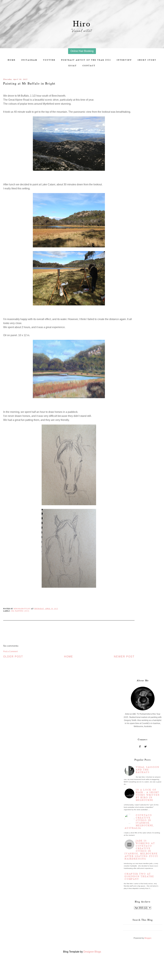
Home (12, 60)
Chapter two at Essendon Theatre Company (139, 876)
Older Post (13, 656)
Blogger (147, 938)
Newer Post (124, 656)
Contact (88, 65)
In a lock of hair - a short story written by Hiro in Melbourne (148, 795)
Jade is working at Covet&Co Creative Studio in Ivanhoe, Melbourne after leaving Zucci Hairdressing (141, 850)
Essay (73, 65)
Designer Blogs (92, 951)
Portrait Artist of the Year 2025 (86, 60)
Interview (124, 60)
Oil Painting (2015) (20, 611)
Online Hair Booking (82, 51)
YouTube (49, 60)
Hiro (82, 24)
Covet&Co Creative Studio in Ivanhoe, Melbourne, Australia (139, 821)
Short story (147, 60)
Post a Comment (10, 651)
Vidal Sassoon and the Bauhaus (147, 770)
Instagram (29, 60)
